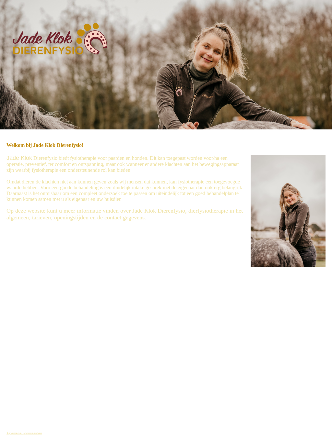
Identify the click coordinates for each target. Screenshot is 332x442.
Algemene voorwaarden (24, 433)
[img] (66, 35)
